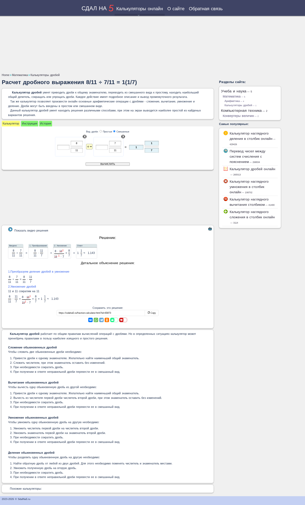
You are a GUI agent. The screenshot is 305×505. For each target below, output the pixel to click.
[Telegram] (101, 320)
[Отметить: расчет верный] (114, 320)
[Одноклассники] (107, 320)
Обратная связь (206, 8)
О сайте (175, 8)
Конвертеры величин (241, 116)
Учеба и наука (236, 91)
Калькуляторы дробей (240, 105)
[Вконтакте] (90, 320)
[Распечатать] (210, 229)
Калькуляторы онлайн (139, 8)
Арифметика (234, 100)
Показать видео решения (31, 230)
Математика (234, 96)
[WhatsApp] (96, 320)
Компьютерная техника (244, 110)
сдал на (97, 8)
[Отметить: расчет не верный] (123, 320)
